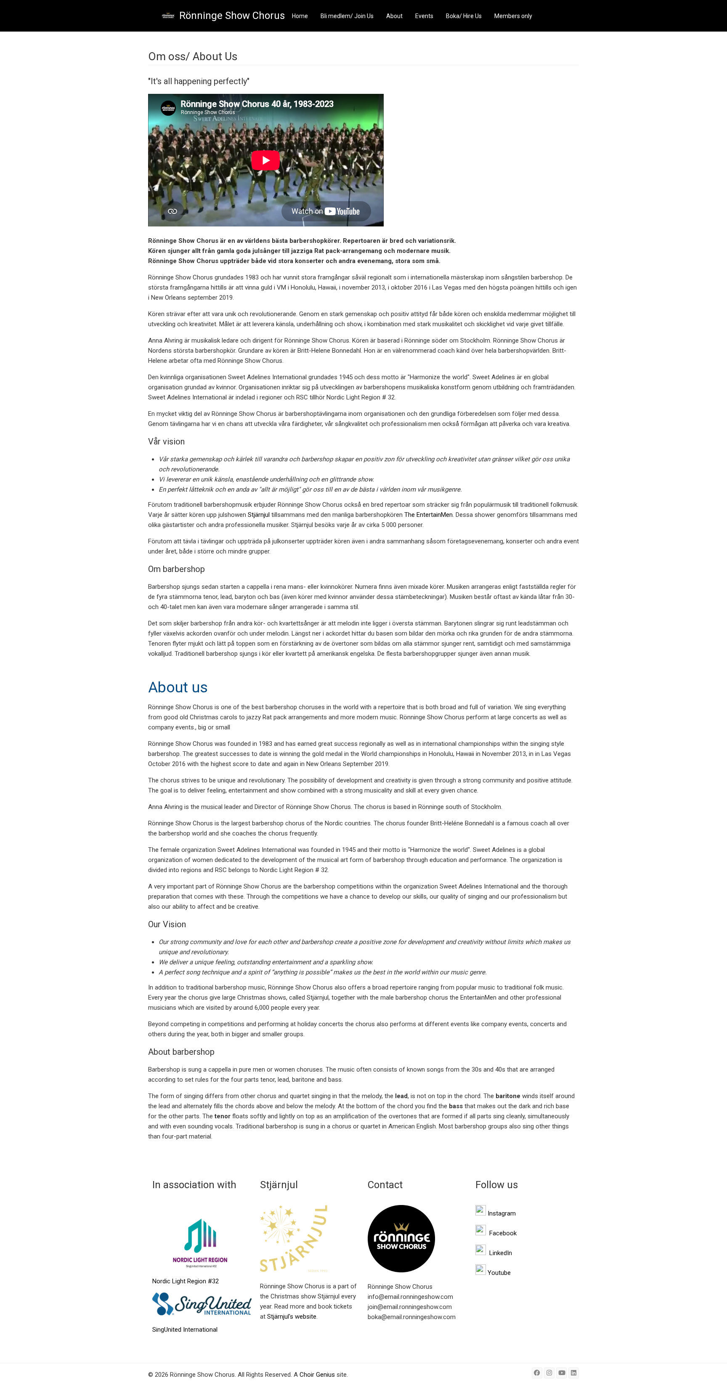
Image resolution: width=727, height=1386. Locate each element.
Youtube (499, 1273)
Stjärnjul (259, 515)
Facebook (503, 1233)
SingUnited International (185, 1329)
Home (300, 16)
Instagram (502, 1213)
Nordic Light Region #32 (185, 1281)
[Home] (168, 15)
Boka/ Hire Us (464, 16)
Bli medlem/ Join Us (347, 16)
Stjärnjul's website (291, 1316)
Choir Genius (317, 1374)
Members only (513, 16)
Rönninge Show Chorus (232, 15)
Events (424, 16)
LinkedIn (500, 1253)
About (394, 16)
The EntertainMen (428, 515)
